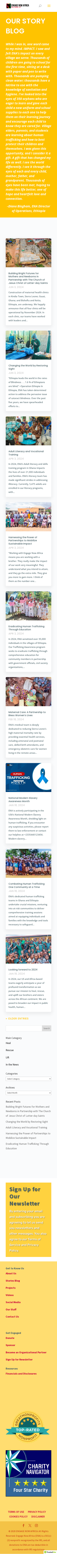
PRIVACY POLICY (37, 1511)
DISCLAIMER (38, 1516)
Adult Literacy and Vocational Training (26, 453)
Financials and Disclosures (21, 1373)
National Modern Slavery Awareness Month (22, 799)
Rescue (10, 1050)
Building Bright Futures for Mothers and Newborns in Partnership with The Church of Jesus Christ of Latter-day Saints (28, 278)
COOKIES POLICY (18, 1516)
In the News (12, 1064)
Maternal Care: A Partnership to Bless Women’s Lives (27, 713)
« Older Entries (17, 1018)
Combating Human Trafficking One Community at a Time (26, 885)
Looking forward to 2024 (22, 969)
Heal (8, 1043)
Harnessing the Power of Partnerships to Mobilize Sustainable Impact (22, 541)
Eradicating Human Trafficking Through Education (26, 628)
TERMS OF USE (16, 1511)
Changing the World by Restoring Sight (28, 367)
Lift (7, 1057)
